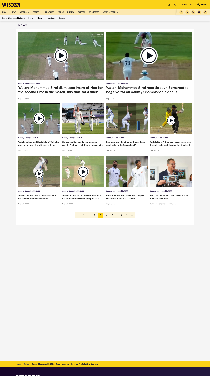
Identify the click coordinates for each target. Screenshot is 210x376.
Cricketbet (94, 12)
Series (36, 12)
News (13, 12)
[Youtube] (199, 12)
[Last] (131, 215)
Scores (23, 12)
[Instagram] (193, 12)
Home (5, 12)
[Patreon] (205, 12)
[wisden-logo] (11, 5)
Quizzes (81, 12)
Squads (62, 18)
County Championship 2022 (29, 83)
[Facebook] (181, 12)
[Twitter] (187, 12)
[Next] (126, 215)
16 (121, 215)
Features (49, 12)
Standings (50, 18)
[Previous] (83, 215)
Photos (70, 12)
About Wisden (109, 12)
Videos (61, 12)
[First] (78, 215)
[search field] (169, 4)
